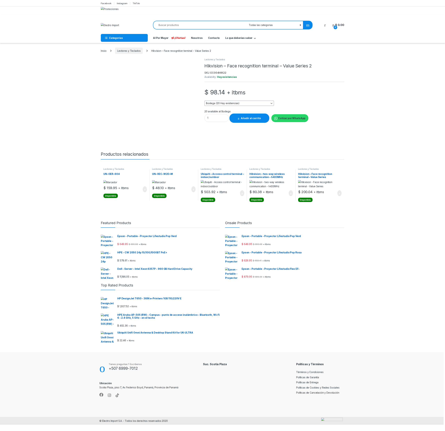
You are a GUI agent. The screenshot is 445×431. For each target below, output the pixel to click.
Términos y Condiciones (309, 372)
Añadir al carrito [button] (143, 189)
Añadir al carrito (251, 118)
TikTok (136, 3)
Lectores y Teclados (128, 50)
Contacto (214, 37)
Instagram (122, 3)
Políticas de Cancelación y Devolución (317, 392)
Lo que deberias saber (238, 37)
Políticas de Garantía (307, 377)
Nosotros (197, 37)
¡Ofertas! (180, 37)
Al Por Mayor (160, 37)
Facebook (106, 3)
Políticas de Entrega (307, 382)
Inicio (104, 50)
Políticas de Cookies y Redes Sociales (317, 387)
